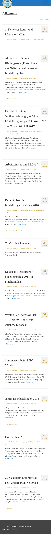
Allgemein (33, 39)
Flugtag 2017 (39, 131)
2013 (7, 465)
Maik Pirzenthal (13, 39)
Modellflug (15, 230)
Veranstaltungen (41, 39)
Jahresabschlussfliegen (11, 424)
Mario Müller (13, 78)
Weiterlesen (23, 92)
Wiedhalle (21, 230)
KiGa (7, 98)
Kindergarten (12, 98)
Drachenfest (12, 465)
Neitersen (18, 98)
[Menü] (46, 2)
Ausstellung (9, 230)
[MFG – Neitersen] (19, 3)
